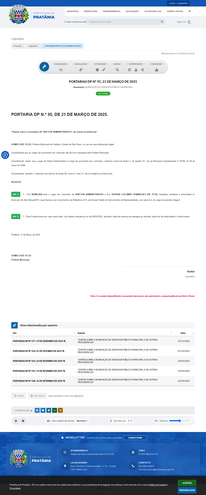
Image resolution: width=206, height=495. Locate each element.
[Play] (16, 421)
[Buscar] (162, 21)
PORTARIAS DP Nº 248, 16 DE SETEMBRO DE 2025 (38, 381)
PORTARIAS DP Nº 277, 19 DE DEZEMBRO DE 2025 (38, 341)
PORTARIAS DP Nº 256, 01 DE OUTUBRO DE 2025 (37, 351)
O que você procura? (76, 21)
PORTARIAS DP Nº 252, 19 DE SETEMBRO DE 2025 (38, 371)
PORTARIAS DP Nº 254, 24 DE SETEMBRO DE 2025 (38, 361)
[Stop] (23, 421)
